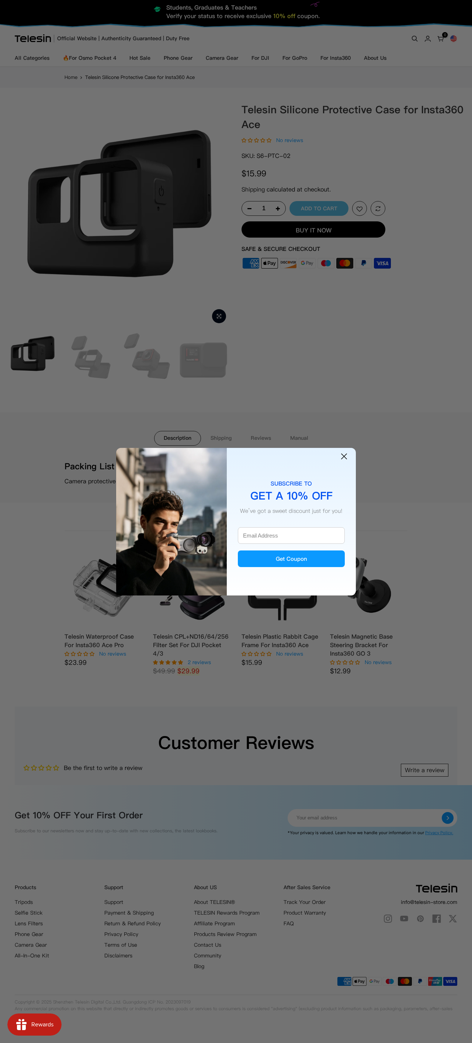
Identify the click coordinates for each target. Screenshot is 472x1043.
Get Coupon (291, 559)
